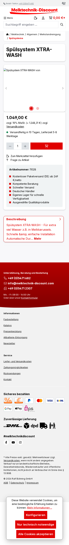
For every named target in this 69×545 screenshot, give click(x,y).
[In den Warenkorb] (46, 146)
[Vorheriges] (6, 88)
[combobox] (31, 24)
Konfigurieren (35, 515)
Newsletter (9, 343)
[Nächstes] (62, 88)
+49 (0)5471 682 (26, 3)
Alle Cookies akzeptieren (35, 534)
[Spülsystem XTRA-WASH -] (34, 88)
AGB (6, 482)
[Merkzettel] (36, 18)
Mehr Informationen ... (39, 507)
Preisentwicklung (12, 331)
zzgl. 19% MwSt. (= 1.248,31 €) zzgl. (27, 124)
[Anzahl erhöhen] (25, 146)
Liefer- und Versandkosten (17, 361)
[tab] (34, 229)
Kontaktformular (29, 298)
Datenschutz (17, 482)
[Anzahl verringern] (10, 146)
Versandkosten (12, 460)
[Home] (7, 34)
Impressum (33, 482)
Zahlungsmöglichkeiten (16, 367)
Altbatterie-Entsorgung (15, 337)
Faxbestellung (11, 319)
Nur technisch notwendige (35, 524)
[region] (34, 88)
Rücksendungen (12, 373)
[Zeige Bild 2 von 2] (37, 108)
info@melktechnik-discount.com (31, 283)
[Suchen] (61, 24)
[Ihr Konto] (43, 18)
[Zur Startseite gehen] (34, 11)
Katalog (8, 325)
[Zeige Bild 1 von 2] (31, 108)
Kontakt (8, 379)
